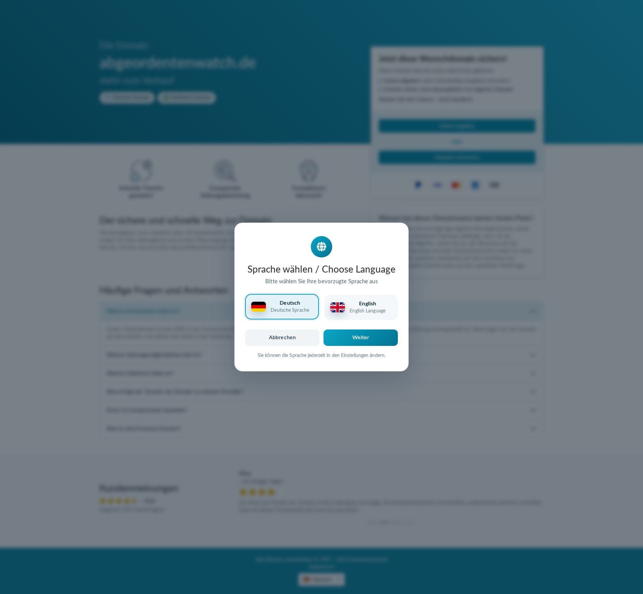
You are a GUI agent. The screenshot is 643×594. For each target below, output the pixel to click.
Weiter (360, 337)
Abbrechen (282, 337)
